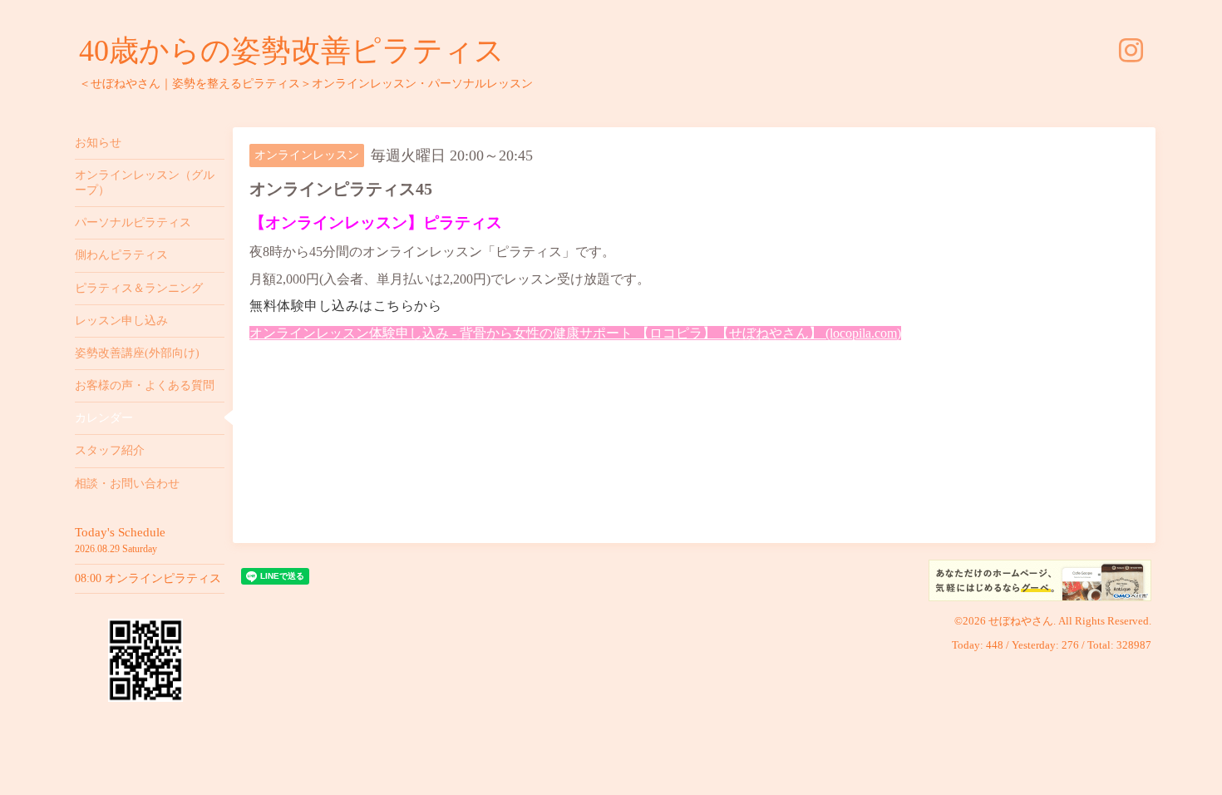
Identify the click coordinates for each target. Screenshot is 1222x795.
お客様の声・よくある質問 (144, 385)
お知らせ (98, 142)
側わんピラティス (121, 255)
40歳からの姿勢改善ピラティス (292, 50)
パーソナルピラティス (133, 222)
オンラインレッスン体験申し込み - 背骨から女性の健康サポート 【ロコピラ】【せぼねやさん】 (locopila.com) (575, 333)
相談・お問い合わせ (127, 483)
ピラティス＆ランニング (139, 288)
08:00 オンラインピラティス (148, 578)
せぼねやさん (1020, 621)
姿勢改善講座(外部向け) (137, 353)
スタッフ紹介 (110, 450)
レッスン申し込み (121, 320)
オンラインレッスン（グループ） (144, 182)
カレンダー (104, 418)
